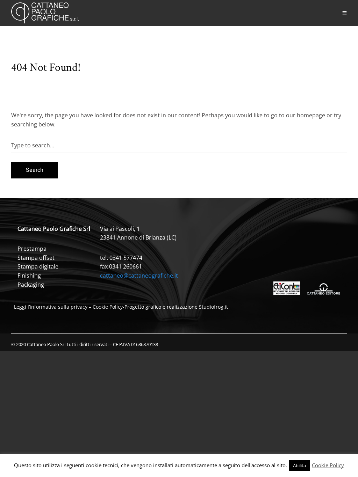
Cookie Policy (108, 306)
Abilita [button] (299, 465)
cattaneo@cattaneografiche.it (139, 275)
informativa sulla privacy (58, 306)
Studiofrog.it (213, 306)
